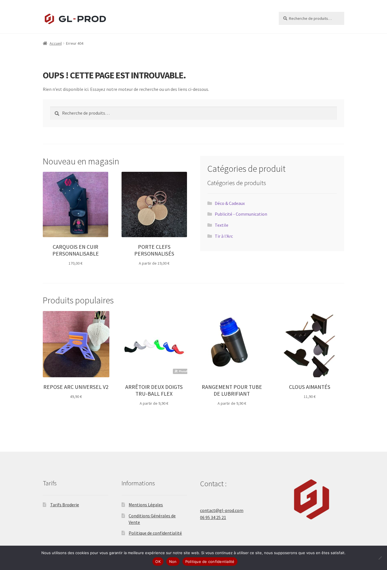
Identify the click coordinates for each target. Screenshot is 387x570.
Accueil (56, 43)
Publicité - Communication (241, 214)
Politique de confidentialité (155, 533)
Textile (221, 225)
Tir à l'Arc (224, 236)
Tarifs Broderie (64, 504)
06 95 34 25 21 (213, 517)
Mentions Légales (146, 504)
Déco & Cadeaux (230, 203)
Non (173, 561)
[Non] (380, 558)
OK (158, 561)
